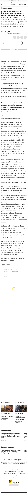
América (16, 274)
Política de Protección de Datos (9, 473)
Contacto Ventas (14, 468)
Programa (13, 4)
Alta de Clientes (20, 469)
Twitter (18, 37)
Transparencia (20, 475)
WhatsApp (25, 37)
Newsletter (22, 468)
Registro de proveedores (10, 471)
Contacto (6, 468)
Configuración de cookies (10, 475)
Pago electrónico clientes (9, 469)
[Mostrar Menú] (1, 3)
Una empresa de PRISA (14, 481)
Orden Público (7, 8)
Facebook (14, 37)
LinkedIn (21, 37)
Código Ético (14, 477)
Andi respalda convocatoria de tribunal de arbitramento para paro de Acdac (20, 416)
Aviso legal (20, 471)
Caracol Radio (7, 4)
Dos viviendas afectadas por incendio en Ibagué (7, 415)
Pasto (3, 33)
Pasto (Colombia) (8, 269)
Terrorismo (6, 276)
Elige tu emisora (22, 4)
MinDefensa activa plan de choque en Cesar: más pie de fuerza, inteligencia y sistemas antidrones (11, 452)
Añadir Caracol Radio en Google (13, 43)
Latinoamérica (7, 274)
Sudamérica (15, 271)
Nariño (16, 269)
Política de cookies (22, 473)
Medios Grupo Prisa (14, 485)
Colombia (6, 271)
